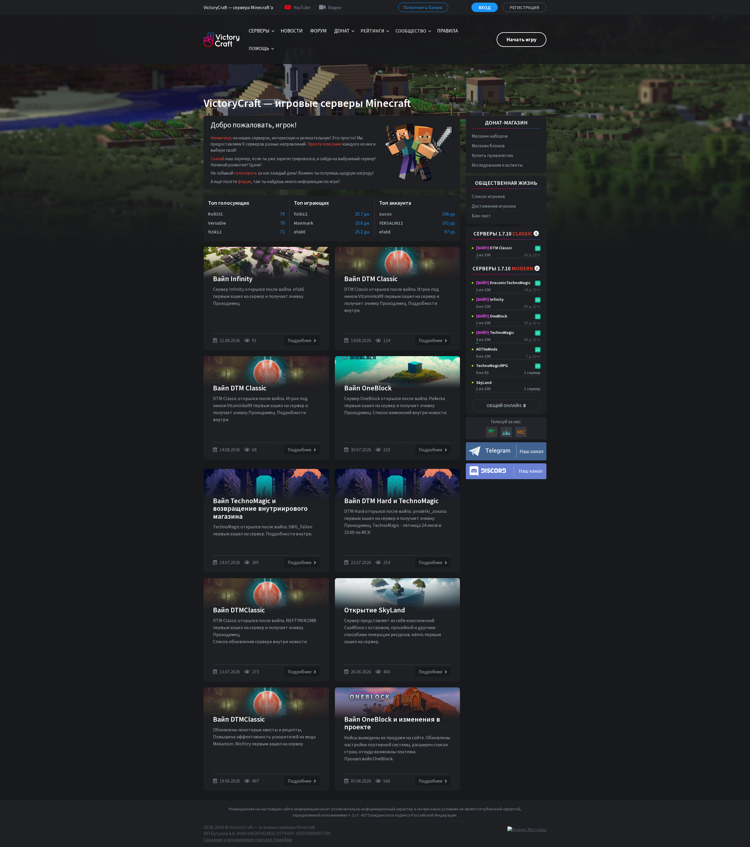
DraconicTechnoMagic (503, 282)
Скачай (217, 158)
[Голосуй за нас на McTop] (521, 432)
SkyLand (484, 382)
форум (244, 181)
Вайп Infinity (233, 278)
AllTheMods (486, 349)
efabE (300, 232)
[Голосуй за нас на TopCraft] (506, 432)
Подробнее (300, 340)
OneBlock (491, 316)
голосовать (245, 173)
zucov (385, 214)
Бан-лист (481, 215)
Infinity (490, 299)
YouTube (302, 7)
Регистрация (524, 7)
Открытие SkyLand (374, 609)
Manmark (303, 223)
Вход (484, 7)
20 (537, 248)
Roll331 (215, 214)
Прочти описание (324, 144)
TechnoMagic (495, 332)
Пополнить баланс (423, 7)
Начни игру (221, 138)
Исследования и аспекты (497, 165)
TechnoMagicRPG (492, 365)
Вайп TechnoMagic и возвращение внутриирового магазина (260, 508)
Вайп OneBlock (368, 387)
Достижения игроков (494, 206)
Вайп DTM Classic (371, 278)
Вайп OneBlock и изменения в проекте (392, 723)
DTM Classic (494, 247)
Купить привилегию (492, 155)
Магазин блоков (488, 145)
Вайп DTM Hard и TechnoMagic (391, 500)
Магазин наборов (490, 136)
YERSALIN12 (391, 223)
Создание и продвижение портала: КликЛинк (248, 839)
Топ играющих (311, 202)
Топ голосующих (228, 202)
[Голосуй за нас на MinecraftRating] (491, 432)
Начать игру (521, 39)
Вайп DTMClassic (239, 609)
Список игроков (488, 196)
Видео (334, 7)
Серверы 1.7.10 (502, 233)
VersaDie (217, 223)
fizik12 (214, 232)
